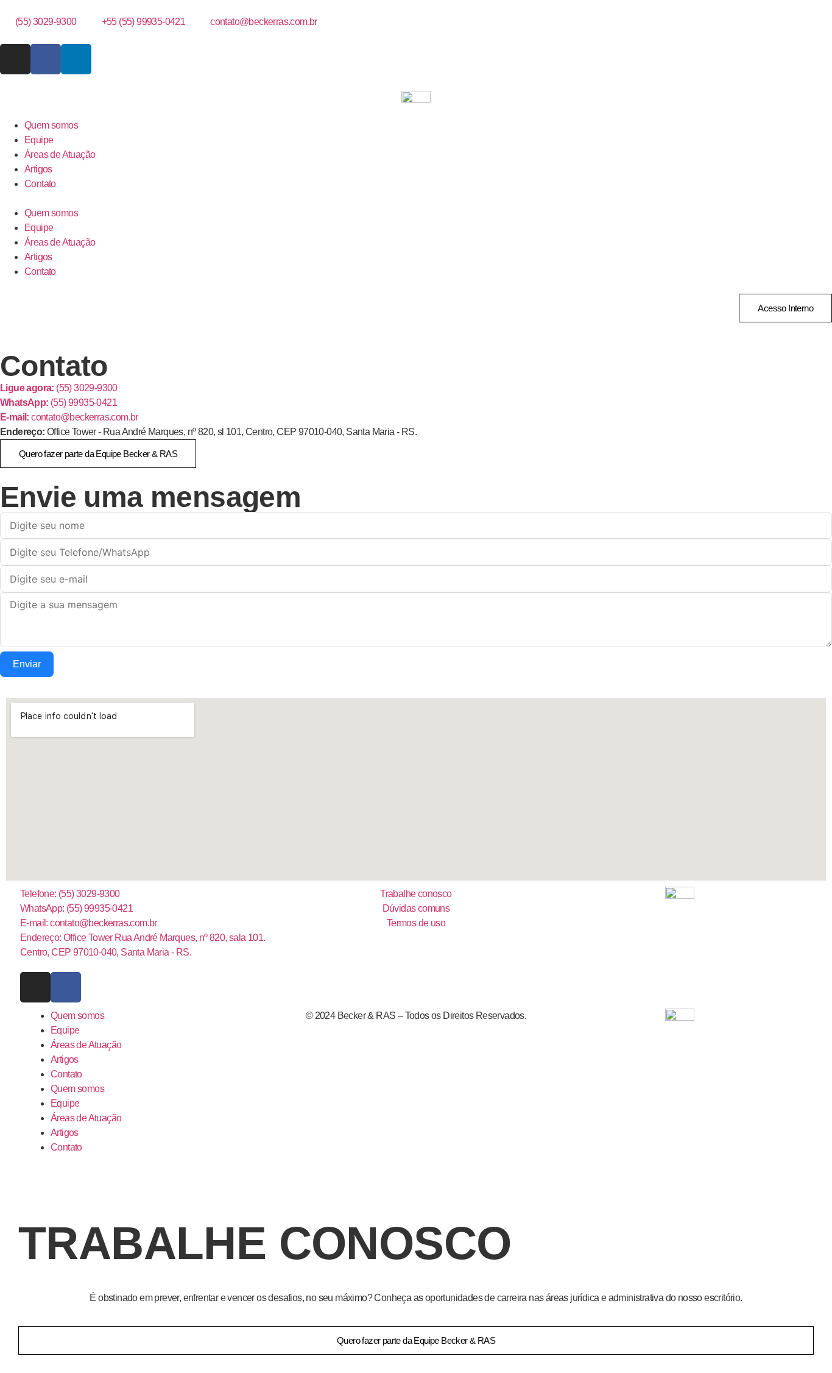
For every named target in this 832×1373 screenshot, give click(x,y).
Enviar (27, 664)
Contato (40, 184)
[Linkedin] (76, 59)
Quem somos (51, 125)
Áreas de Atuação (59, 154)
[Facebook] (45, 59)
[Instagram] (15, 59)
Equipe (38, 140)
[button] (416, 198)
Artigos (38, 169)
